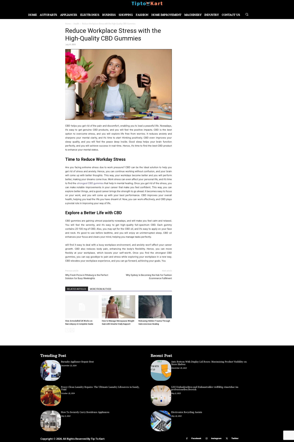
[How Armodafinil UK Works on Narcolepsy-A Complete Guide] (82, 306)
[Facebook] (187, 438)
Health (76, 23)
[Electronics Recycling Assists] (161, 421)
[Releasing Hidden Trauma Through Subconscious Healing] (155, 306)
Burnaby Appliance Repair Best (77, 361)
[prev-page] (67, 330)
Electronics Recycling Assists (186, 412)
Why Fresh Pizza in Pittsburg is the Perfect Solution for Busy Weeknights (86, 277)
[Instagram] (206, 438)
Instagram (216, 438)
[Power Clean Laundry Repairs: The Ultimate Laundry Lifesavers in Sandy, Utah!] (50, 395)
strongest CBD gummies (90, 183)
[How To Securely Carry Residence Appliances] (50, 421)
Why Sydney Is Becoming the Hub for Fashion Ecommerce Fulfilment (149, 277)
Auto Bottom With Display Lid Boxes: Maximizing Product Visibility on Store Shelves (209, 363)
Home (68, 23)
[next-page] (72, 330)
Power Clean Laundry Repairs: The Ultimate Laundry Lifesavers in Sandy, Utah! (100, 388)
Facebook (196, 438)
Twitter (235, 438)
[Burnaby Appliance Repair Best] (50, 370)
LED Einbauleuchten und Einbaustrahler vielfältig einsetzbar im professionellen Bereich (204, 388)
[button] (247, 14)
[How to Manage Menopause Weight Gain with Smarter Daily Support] (118, 306)
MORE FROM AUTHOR (100, 289)
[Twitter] (227, 438)
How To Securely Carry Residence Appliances (85, 412)
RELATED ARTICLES (76, 289)
